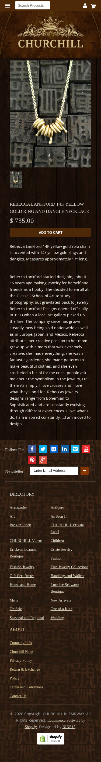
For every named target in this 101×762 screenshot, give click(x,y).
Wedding (57, 618)
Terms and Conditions (26, 687)
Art (12, 516)
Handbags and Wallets (67, 576)
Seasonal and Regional (27, 618)
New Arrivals (61, 600)
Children (57, 541)
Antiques (57, 508)
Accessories (18, 508)
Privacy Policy (21, 661)
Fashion (56, 558)
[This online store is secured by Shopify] (50, 743)
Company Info (21, 643)
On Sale (16, 609)
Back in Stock (20, 525)
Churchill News (21, 652)
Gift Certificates (22, 576)
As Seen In (59, 516)
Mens (14, 600)
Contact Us (18, 696)
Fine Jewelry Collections (69, 567)
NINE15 (68, 727)
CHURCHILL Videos (26, 541)
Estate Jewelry (61, 550)
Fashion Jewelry (22, 567)
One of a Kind (61, 609)
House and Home (23, 585)
